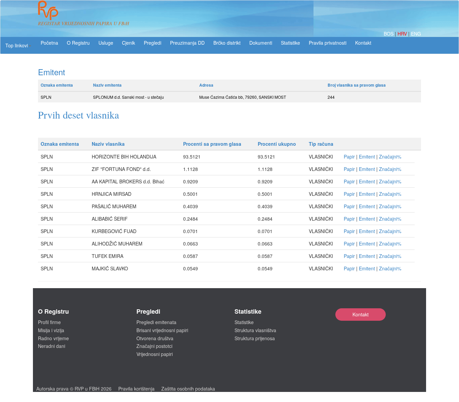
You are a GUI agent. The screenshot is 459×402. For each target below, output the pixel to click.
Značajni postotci (154, 346)
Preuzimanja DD (187, 42)
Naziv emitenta (107, 85)
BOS (389, 33)
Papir (349, 156)
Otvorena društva (154, 338)
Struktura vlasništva (255, 330)
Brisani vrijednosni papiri (162, 330)
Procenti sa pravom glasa (212, 143)
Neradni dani (51, 346)
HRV (403, 33)
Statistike (290, 42)
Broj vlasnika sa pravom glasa (357, 85)
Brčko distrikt (227, 42)
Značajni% (390, 156)
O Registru (78, 42)
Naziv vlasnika (108, 143)
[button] (18, 45)
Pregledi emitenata (156, 322)
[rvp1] (48, 9)
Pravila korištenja (136, 388)
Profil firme (49, 322)
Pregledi (152, 42)
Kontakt (360, 314)
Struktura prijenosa (255, 338)
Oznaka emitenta (57, 85)
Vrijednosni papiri (154, 354)
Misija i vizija (51, 330)
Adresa (206, 85)
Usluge (105, 42)
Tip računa (321, 143)
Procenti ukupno (277, 143)
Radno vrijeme (53, 338)
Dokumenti (260, 42)
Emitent (367, 156)
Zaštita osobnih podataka (188, 388)
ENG (416, 33)
